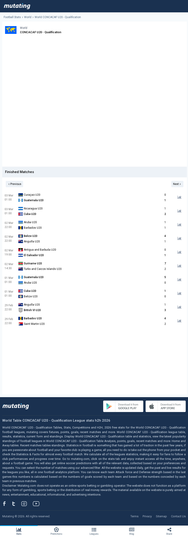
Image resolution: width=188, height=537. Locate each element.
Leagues (94, 534)
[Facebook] (6, 503)
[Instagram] (27, 503)
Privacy (147, 516)
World (27, 17)
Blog (131, 534)
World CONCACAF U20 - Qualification (58, 17)
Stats (19, 534)
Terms (134, 516)
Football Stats (12, 17)
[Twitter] (16, 503)
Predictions (56, 534)
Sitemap (161, 516)
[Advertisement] (94, 70)
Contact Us (178, 516)
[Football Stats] (17, 6)
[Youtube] (37, 503)
